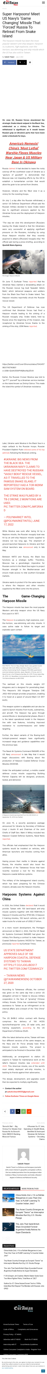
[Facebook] (12, 1111)
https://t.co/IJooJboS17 (20, 965)
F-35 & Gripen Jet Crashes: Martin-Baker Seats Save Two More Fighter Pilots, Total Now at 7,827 (23, 1277)
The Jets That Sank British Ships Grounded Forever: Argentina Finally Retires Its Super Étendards (23, 1269)
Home (4, 8)
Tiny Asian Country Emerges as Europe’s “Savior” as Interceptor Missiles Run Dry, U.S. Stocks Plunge (23, 1262)
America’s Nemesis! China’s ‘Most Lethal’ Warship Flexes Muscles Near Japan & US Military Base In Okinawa (23, 153)
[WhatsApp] (23, 1111)
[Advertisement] (23, 92)
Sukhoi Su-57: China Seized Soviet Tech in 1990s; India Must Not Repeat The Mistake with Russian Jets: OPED (24, 1286)
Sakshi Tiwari (9, 57)
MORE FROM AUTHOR (30, 1189)
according (27, 1028)
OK (43, 1371)
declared (29, 905)
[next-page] (7, 1238)
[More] (30, 62)
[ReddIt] (29, 1111)
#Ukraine (10, 459)
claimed (12, 168)
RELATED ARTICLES (11, 1189)
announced (28, 547)
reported (33, 281)
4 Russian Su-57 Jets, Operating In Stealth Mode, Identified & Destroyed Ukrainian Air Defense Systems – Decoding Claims (34, 1132)
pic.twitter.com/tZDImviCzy (23, 968)
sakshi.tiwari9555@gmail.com (20, 1092)
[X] (18, 1111)
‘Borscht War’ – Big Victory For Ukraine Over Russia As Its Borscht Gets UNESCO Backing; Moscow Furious (12, 1131)
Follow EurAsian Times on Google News (22, 1096)
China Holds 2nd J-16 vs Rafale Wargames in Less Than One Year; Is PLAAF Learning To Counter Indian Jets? (24, 1253)
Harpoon (10, 620)
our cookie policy (7, 1368)
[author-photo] (23, 1160)
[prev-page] (3, 1238)
